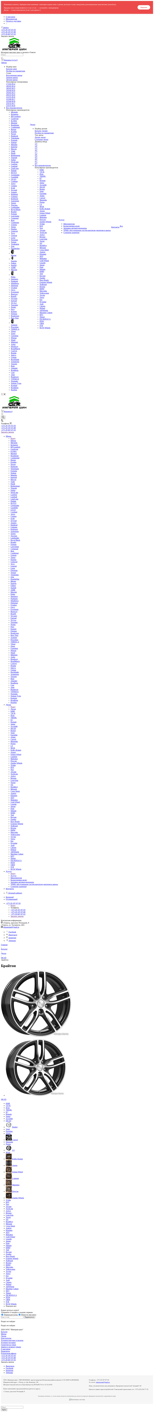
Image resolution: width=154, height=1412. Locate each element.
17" (36, 152)
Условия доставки (8, 1343)
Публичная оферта (8, 1353)
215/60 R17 (10, 99)
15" (36, 148)
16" (36, 150)
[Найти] (2, 57)
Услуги (13, 876)
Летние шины (12, 80)
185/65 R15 (10, 88)
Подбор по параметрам (15, 71)
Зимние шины (12, 77)
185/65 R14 (10, 86)
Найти (4, 1410)
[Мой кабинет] (2, 414)
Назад (13, 438)
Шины (13, 441)
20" (36, 159)
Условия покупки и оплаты (12, 1340)
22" (36, 163)
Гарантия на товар (8, 1345)
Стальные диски (41, 139)
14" (36, 146)
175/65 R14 (10, 84)
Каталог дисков (41, 131)
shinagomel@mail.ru (11, 927)
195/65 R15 (10, 93)
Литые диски (40, 137)
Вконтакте (13, 935)
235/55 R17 (10, 103)
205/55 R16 (10, 95)
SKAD (3, 1099)
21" (36, 161)
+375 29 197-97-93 (8, 30)
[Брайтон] (36, 1036)
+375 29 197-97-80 (8, 32)
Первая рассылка (10, 1315)
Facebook (12, 932)
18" (36, 155)
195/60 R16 (10, 90)
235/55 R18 (10, 106)
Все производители (14, 108)
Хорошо (143, 7)
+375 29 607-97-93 (8, 34)
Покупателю (6, 1338)
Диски (13, 709)
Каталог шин (11, 69)
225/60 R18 (10, 101)
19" (36, 157)
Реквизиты (5, 1351)
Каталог (4, 1332)
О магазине (5, 1349)
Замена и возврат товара (11, 1347)
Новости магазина (28, 1315)
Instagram (12, 938)
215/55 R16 (10, 97)
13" (36, 144)
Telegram (12, 941)
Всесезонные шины (14, 75)
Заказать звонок (7, 432)
